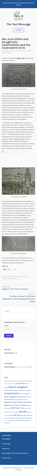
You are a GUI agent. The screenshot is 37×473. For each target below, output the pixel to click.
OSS (11, 412)
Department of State (10, 390)
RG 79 (16, 415)
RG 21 (17, 412)
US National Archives (21, 51)
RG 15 (14, 412)
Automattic (18, 470)
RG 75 (11, 415)
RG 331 (26, 418)
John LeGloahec (11, 397)
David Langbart (18, 387)
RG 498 (31, 418)
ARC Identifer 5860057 (25, 231)
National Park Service (14, 402)
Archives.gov (6, 443)
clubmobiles (5, 278)
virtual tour (12, 420)
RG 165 (26, 415)
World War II (7, 422)
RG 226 (6, 418)
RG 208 (30, 415)
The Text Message (19, 24)
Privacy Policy (6, 458)
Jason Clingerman (25, 393)
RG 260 (14, 418)
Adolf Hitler (7, 381)
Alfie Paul (18, 381)
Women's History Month (23, 420)
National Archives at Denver (21, 399)
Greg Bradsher (12, 393)
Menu (19, 30)
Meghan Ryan (14, 278)
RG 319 (22, 418)
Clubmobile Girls (23, 276)
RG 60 (28, 412)
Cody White (20, 383)
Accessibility (6, 439)
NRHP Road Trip (17, 408)
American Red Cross (12, 276)
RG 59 (22, 411)
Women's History (7, 53)
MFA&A (11, 399)
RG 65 (7, 415)
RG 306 (18, 418)
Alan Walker (13, 381)
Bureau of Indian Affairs (9, 383)
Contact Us (6, 448)
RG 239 (9, 418)
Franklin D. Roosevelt (24, 390)
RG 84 (21, 415)
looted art (22, 397)
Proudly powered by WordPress (12, 468)
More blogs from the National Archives (15, 453)
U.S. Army (6, 420)
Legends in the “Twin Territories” (15, 288)
